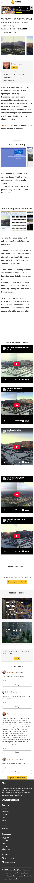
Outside (4, 826)
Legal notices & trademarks (13, 879)
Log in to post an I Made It (17, 582)
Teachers (5, 829)
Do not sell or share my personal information (18, 876)
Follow (14, 67)
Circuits (16, 22)
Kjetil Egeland (7, 22)
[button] (2, 2)
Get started (5, 841)
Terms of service (23, 870)
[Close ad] (31, 8)
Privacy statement (10, 873)
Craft (3, 817)
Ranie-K (9, 692)
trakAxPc (23, 301)
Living (4, 823)
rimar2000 (10, 672)
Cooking (4, 820)
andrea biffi (10, 759)
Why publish (6, 838)
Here (4, 125)
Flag (6, 681)
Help (3, 843)
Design (4, 814)
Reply (17, 685)
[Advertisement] (17, 10)
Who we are (6, 849)
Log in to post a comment (17, 778)
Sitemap (5, 846)
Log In (17, 658)
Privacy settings (22, 873)
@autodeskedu (10, 862)
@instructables (10, 858)
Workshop (5, 812)
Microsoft (25, 22)
